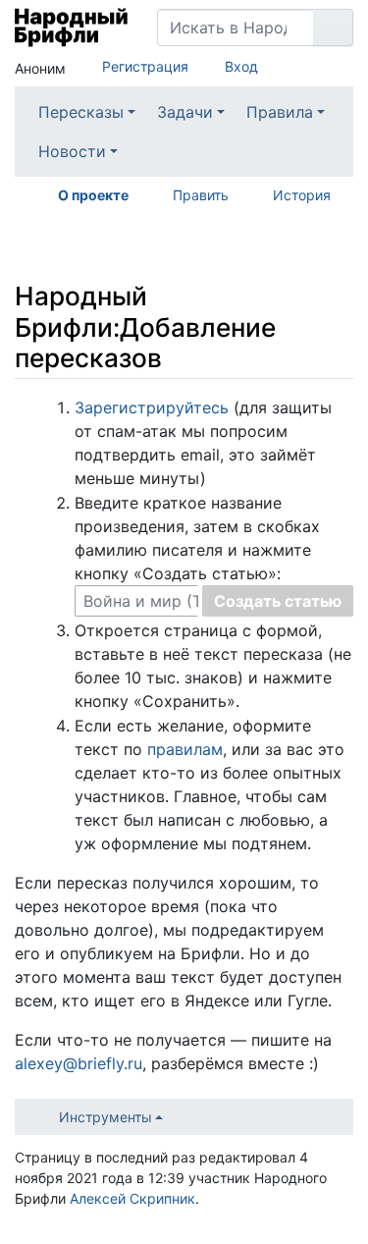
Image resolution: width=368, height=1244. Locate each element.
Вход (241, 66)
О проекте (93, 195)
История (302, 195)
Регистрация (145, 66)
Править (201, 195)
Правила (279, 112)
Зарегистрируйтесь (152, 407)
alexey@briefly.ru (78, 1063)
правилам (185, 749)
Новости (72, 151)
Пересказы (81, 112)
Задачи (185, 112)
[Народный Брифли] (71, 27)
